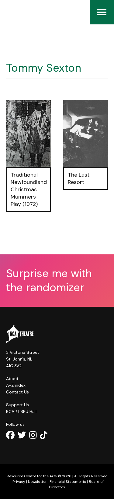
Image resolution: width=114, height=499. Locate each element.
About (12, 378)
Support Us (17, 404)
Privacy (18, 481)
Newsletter (37, 481)
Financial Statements (68, 481)
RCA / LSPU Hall (21, 411)
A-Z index (16, 385)
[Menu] (102, 12)
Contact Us (17, 392)
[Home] (9, 12)
